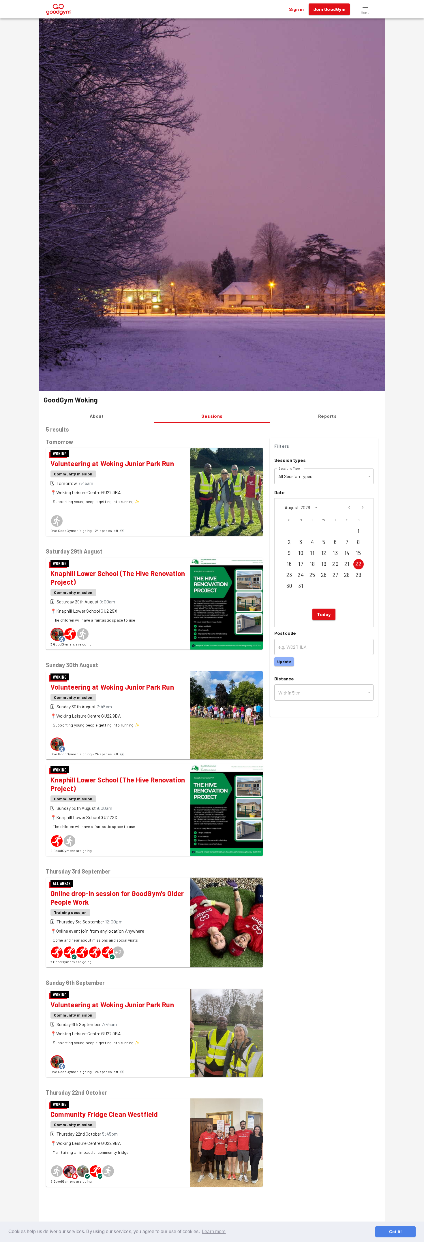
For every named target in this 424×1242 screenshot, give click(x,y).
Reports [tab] (327, 416)
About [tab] (97, 416)
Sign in (296, 9)
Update (284, 661)
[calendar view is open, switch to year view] (316, 507)
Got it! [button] (395, 1231)
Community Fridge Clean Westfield (104, 1114)
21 (347, 564)
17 (300, 564)
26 (324, 575)
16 (289, 564)
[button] (365, 9)
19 (323, 564)
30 (289, 586)
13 (335, 553)
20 (335, 564)
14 (347, 553)
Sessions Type (289, 468)
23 (289, 575)
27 (335, 575)
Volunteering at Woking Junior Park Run (112, 463)
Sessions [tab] (212, 416)
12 (324, 553)
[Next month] (363, 507)
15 (358, 553)
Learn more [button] (214, 1231)
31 (300, 586)
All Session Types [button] (295, 476)
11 (312, 553)
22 (358, 564)
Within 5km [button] (289, 692)
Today (324, 614)
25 (312, 575)
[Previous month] (349, 507)
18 (312, 564)
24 (301, 575)
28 (347, 575)
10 (300, 553)
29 (358, 575)
